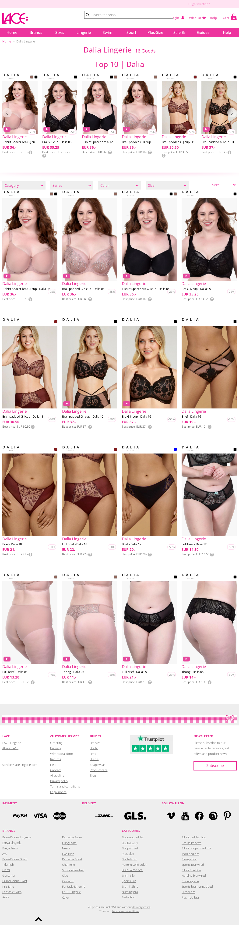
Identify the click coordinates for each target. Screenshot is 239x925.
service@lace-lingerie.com (19, 765)
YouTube (185, 815)
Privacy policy (59, 781)
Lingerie (84, 32)
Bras (93, 754)
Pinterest (227, 815)
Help (213, 18)
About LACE (10, 748)
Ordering (56, 743)
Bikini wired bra (132, 870)
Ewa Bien (68, 854)
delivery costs (141, 907)
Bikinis (94, 759)
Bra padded (130, 848)
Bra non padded (133, 837)
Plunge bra (189, 859)
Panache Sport (72, 859)
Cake (65, 897)
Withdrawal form (61, 754)
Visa (40, 815)
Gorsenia (8, 875)
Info (30, 152)
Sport (131, 32)
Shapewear (97, 765)
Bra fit (94, 748)
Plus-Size (155, 32)
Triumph (8, 864)
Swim (107, 32)
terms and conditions (125, 911)
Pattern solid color (134, 864)
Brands (36, 32)
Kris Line (8, 886)
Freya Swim (10, 848)
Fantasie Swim (11, 892)
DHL (103, 815)
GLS (135, 815)
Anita (5, 897)
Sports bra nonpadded (197, 886)
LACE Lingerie (71, 892)
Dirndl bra (188, 892)
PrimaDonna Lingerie (16, 837)
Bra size (95, 743)
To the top (38, 919)
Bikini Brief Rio (191, 870)
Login (175, 18)
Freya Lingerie (11, 843)
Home (12, 32)
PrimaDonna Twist (14, 881)
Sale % (179, 32)
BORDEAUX (195, 77)
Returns (55, 759)
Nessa (66, 848)
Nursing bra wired (194, 875)
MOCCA (31, 77)
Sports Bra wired (193, 864)
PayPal (20, 815)
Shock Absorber (73, 870)
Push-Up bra (190, 897)
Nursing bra (130, 892)
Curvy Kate (69, 843)
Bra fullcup (129, 859)
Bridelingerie (190, 881)
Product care (98, 770)
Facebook (199, 815)
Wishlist (195, 18)
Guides (203, 32)
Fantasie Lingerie (73, 886)
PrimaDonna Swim (14, 859)
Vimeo (171, 815)
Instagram (213, 815)
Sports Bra (129, 881)
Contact (55, 770)
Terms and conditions (65, 786)
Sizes (59, 32)
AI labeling (57, 775)
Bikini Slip (128, 875)
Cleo (65, 875)
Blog (93, 775)
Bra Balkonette (191, 843)
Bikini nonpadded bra (196, 848)
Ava (4, 853)
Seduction (129, 897)
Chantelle (68, 864)
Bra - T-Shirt (130, 886)
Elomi (6, 870)
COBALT (175, 450)
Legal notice (58, 792)
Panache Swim (72, 837)
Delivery (55, 748)
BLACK (36, 77)
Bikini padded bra (194, 837)
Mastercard (60, 815)
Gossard (68, 881)
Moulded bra (190, 854)
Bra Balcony (130, 843)
